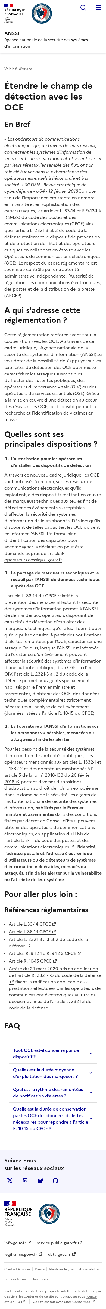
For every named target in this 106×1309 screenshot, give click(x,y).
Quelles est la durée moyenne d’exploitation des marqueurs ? (45, 1073)
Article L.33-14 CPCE (32, 924)
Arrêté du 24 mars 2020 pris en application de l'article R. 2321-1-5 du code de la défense (55, 971)
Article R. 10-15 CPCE (33, 961)
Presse (40, 1269)
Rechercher (83, 7)
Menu (98, 7)
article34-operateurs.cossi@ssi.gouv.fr (35, 556)
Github (55, 1180)
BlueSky (40, 1180)
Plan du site (40, 1279)
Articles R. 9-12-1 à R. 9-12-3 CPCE (42, 953)
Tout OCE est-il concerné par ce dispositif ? (46, 1053)
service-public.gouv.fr (57, 1243)
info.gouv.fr (15, 1243)
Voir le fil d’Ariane (18, 68)
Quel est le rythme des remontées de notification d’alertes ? (48, 1092)
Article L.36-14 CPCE (32, 931)
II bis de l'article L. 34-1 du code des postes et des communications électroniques (46, 840)
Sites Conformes (77, 1301)
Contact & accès (17, 1269)
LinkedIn (25, 1180)
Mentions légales (62, 1269)
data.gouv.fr (59, 1254)
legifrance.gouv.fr (20, 1254)
